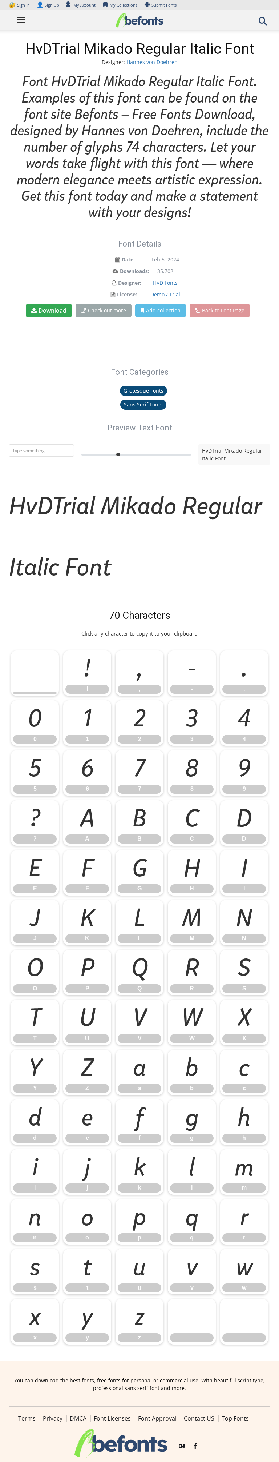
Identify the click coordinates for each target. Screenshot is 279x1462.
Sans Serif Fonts (143, 404)
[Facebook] (195, 1446)
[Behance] (182, 1446)
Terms (27, 1418)
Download (52, 311)
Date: (128, 259)
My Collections (123, 5)
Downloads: (134, 271)
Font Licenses (112, 1418)
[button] (263, 23)
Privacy (52, 1418)
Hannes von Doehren (152, 62)
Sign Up (48, 5)
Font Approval (157, 1418)
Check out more (107, 310)
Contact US (199, 1418)
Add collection (163, 310)
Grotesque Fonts (143, 390)
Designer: (129, 282)
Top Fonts (235, 1418)
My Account (84, 5)
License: (127, 294)
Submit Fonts (164, 5)
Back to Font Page (223, 310)
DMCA (78, 1418)
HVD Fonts (165, 282)
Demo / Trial (165, 294)
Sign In (20, 5)
